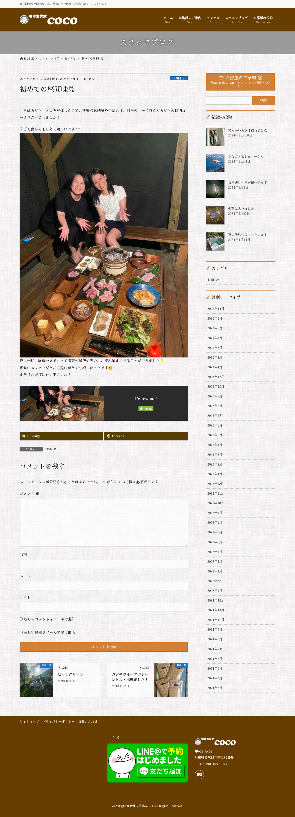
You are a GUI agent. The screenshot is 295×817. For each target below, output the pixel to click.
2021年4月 (215, 678)
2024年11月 (215, 308)
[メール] (199, 774)
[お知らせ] (36, 680)
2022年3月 (214, 571)
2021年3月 (215, 688)
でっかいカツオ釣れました (247, 130)
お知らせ (179, 78)
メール (27, 576)
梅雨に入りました (241, 208)
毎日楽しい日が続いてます (247, 182)
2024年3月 (215, 347)
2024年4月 (215, 338)
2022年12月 (215, 483)
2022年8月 (214, 522)
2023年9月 (215, 396)
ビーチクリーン (70, 674)
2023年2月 (214, 464)
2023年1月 (215, 474)
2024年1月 (215, 367)
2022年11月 (215, 493)
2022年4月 (214, 561)
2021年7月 (215, 649)
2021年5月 (215, 668)
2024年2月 (214, 357)
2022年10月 (215, 503)
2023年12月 (215, 376)
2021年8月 (215, 639)
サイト (25, 598)
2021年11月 (215, 610)
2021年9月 (215, 629)
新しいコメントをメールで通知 (49, 619)
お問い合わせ (87, 721)
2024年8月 (215, 318)
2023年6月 (215, 425)
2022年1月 (214, 590)
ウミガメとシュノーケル (246, 156)
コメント (29, 494)
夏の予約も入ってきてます (247, 234)
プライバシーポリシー (58, 721)
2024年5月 (215, 328)
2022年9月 (214, 512)
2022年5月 (214, 552)
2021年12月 (215, 600)
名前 (26, 555)
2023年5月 (215, 435)
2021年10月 (215, 619)
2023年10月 (215, 386)
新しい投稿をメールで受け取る (49, 633)
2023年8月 (215, 406)
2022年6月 (214, 542)
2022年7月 (215, 532)
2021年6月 (215, 658)
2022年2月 (214, 581)
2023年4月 (215, 445)
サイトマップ (29, 721)
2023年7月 (215, 415)
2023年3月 (215, 454)
